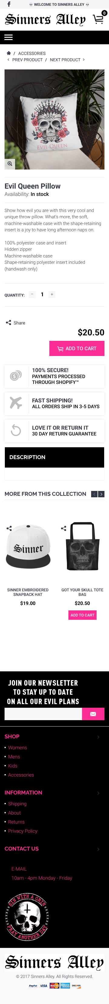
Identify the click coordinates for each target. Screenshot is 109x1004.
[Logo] (45, 20)
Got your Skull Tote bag (82, 592)
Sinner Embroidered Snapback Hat (27, 592)
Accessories (21, 775)
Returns (16, 822)
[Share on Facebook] (31, 322)
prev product (28, 60)
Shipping (17, 804)
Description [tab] (27, 457)
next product (66, 60)
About (14, 813)
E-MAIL (19, 869)
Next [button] (101, 494)
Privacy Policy (23, 831)
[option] (28, 561)
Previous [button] (94, 494)
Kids (13, 766)
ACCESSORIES (31, 53)
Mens (14, 757)
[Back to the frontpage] (8, 53)
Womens (17, 747)
